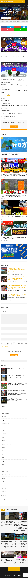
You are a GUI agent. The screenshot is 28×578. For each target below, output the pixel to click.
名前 (2, 326)
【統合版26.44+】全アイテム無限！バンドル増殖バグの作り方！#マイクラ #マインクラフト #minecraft (17, 384)
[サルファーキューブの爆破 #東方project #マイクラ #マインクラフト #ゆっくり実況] (4, 378)
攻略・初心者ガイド (6, 474)
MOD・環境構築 (5, 413)
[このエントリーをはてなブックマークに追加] (24, 27)
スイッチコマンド (5, 219)
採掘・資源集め (5, 471)
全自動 (3, 447)
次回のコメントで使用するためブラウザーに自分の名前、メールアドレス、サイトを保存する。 (14, 343)
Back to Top (14, 569)
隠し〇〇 (3, 198)
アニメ (3, 420)
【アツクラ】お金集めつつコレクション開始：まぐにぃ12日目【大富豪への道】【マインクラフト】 (17, 287)
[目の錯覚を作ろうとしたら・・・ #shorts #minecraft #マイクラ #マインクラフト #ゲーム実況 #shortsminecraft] (4, 400)
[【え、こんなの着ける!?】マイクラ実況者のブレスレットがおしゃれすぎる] (4, 297)
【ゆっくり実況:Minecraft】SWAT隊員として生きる (7, 561)
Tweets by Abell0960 (5, 95)
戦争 (3, 468)
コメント (2, 313)
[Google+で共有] (17, 27)
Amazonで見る (14, 126)
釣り (3, 485)
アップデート (4, 416)
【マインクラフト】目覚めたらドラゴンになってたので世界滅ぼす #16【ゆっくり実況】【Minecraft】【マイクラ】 (17, 278)
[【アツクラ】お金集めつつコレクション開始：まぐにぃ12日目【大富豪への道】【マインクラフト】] (4, 288)
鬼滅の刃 (4, 491)
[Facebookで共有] (4, 27)
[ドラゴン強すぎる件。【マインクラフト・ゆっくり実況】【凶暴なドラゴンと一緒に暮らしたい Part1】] (4, 270)
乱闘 (3, 437)
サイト (2, 336)
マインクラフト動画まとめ (17, 575)
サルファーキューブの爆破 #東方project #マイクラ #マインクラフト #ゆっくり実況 (7, 523)
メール (2, 331)
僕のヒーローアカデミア (7, 444)
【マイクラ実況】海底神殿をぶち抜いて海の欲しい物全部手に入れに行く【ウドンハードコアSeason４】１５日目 (20, 544)
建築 (3, 464)
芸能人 (3, 481)
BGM (3, 409)
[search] (26, 361)
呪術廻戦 (4, 450)
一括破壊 (4, 433)
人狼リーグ (4, 440)
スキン (3, 427)
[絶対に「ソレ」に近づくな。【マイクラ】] (4, 371)
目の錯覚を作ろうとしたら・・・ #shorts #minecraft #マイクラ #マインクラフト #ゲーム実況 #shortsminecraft (17, 399)
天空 (3, 457)
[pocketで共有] (7, 29)
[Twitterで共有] (10, 27)
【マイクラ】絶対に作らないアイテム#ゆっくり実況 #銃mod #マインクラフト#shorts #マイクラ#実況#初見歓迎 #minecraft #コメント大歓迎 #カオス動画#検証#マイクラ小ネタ (20, 525)
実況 (9, 17)
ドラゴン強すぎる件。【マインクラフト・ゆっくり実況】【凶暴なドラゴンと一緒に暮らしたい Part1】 (17, 270)
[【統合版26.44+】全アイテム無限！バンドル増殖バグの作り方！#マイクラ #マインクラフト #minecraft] (4, 386)
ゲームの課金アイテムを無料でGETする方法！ (13, 5)
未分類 (3, 478)
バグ (3, 430)
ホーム (2, 5)
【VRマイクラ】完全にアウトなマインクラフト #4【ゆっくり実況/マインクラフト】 (20, 561)
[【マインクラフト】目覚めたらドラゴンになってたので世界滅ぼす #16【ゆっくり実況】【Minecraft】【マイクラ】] (4, 279)
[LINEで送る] (20, 29)
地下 (3, 454)
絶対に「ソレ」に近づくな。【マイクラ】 (15, 368)
